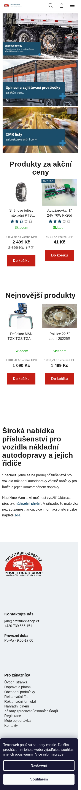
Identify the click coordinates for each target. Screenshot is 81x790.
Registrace (12, 716)
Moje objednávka (17, 720)
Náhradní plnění (16, 706)
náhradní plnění (28, 503)
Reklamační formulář (20, 701)
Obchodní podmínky (19, 692)
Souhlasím (39, 779)
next (76, 200)
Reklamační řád (16, 697)
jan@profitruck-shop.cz (22, 621)
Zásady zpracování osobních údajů (31, 711)
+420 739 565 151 (18, 626)
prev (4, 200)
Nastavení (39, 765)
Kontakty (11, 725)
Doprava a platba (17, 687)
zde (61, 754)
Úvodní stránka (15, 682)
